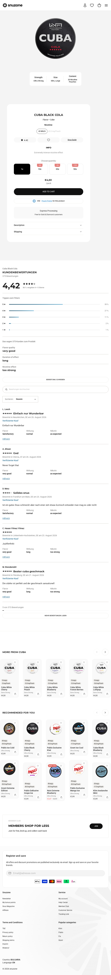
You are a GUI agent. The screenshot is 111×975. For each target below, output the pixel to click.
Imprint (5, 944)
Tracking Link (64, 914)
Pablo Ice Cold (7, 748)
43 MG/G (42, 131)
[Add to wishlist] (48, 140)
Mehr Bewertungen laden (55, 616)
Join (96, 826)
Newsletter (6, 899)
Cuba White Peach (29, 688)
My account (63, 899)
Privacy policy (7, 932)
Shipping (18, 231)
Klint (60, 928)
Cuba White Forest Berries (76, 688)
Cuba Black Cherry (29, 749)
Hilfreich (6, 439)
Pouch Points (47, 201)
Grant (61, 940)
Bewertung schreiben (55, 380)
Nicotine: (48, 125)
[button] (25, 140)
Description (19, 225)
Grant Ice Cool (76, 748)
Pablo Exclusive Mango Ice (77, 789)
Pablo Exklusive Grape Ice (31, 791)
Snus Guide (72, 140)
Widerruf (5, 948)
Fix (60, 936)
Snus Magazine (8, 906)
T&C (4, 928)
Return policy (7, 936)
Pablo (61, 932)
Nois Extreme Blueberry (53, 791)
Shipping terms (8, 940)
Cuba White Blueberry (52, 688)
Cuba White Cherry (6, 688)
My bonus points (8, 902)
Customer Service (65, 910)
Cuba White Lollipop (98, 688)
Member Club (64, 906)
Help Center (63, 902)
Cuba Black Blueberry (98, 749)
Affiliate (5, 910)
